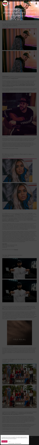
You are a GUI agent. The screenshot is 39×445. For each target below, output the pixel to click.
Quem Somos (15, 0)
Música (11, 2)
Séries (23, 2)
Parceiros (26, 0)
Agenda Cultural (31, 2)
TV (25, 2)
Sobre (18, 0)
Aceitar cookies (4, 441)
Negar (9, 441)
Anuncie (21, 0)
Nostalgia (32, 4)
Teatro (14, 2)
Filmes (17, 2)
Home (13, 0)
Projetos (23, 0)
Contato (29, 0)
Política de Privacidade (11, 443)
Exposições (20, 2)
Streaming (28, 4)
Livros (27, 2)
